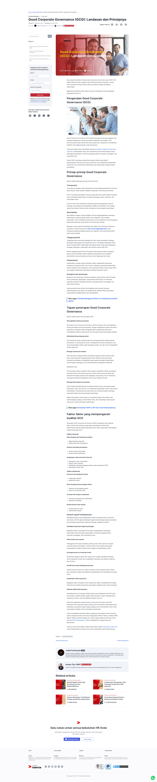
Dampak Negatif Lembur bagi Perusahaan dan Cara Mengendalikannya (76, 684)
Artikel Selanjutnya (123, 640)
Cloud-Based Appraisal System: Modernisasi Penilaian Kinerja (114, 698)
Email (32, 80)
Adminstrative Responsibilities (74, 680)
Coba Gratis (87, 739)
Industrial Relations (33, 16)
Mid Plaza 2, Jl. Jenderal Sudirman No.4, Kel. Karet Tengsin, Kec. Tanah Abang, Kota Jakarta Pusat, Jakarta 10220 (40, 759)
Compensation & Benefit (109, 680)
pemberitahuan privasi (36, 101)
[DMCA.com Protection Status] (120, 766)
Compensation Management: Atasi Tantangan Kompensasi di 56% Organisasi (115, 684)
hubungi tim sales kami (110, 627)
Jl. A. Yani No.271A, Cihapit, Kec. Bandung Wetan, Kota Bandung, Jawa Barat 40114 (90, 758)
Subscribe (40, 95)
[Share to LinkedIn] (121, 24)
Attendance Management (77, 620)
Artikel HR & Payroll (38, 12)
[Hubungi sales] (152, 778)
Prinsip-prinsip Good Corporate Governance (36, 51)
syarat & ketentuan (42, 100)
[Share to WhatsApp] (116, 24)
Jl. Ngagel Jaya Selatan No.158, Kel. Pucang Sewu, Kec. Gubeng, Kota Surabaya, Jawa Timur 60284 (65, 758)
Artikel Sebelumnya (62, 640)
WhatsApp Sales (73, 739)
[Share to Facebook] (125, 24)
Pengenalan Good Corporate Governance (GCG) (38, 47)
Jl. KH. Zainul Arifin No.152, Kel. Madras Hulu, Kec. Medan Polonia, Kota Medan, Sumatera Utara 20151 (116, 758)
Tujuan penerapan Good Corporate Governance (40, 55)
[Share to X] (112, 24)
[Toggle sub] (51, 52)
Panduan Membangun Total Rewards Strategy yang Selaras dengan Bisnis (78, 698)
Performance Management (110, 695)
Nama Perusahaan (36, 87)
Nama (32, 73)
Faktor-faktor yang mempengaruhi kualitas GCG (39, 59)
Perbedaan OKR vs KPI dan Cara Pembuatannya (96, 408)
